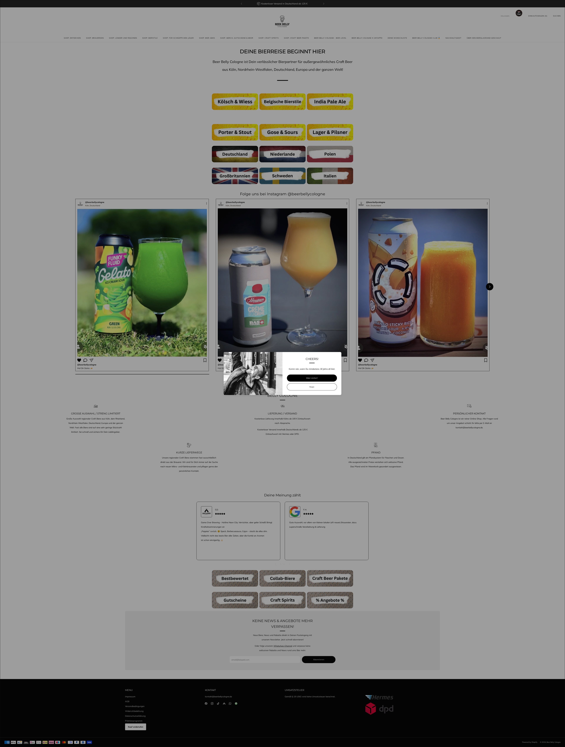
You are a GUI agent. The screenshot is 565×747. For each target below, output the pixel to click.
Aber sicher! (312, 378)
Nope (311, 387)
